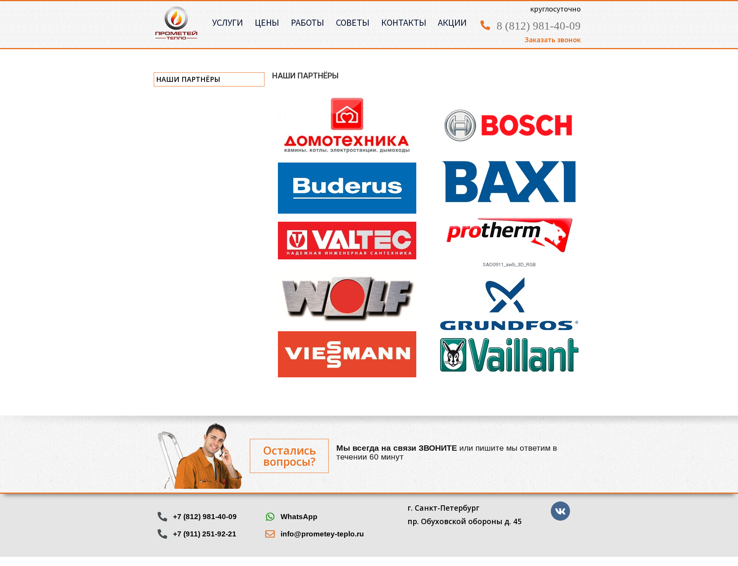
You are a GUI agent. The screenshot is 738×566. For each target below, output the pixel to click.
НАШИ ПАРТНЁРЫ (188, 79)
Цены (267, 22)
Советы (352, 22)
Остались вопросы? (289, 456)
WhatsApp (299, 517)
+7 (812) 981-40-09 (205, 517)
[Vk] (560, 511)
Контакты (403, 22)
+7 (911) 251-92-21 (204, 534)
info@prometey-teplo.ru (322, 534)
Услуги (227, 22)
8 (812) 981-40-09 (539, 26)
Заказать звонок (552, 39)
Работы (307, 22)
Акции (452, 22)
